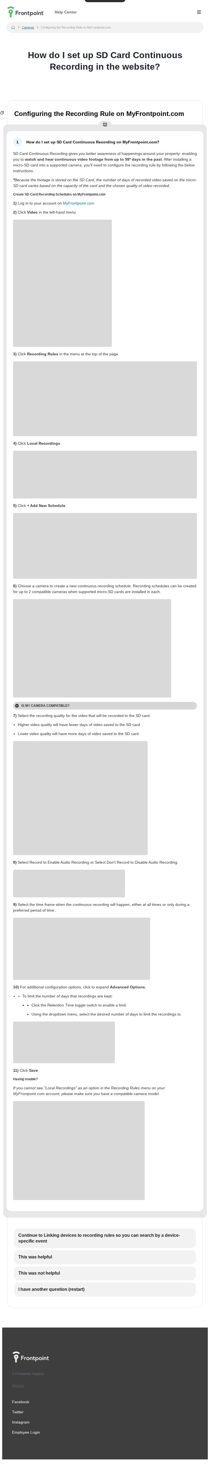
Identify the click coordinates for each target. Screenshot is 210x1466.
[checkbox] (105, 1238)
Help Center (66, 12)
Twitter (18, 1412)
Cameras (28, 27)
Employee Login (26, 1432)
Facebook (20, 1402)
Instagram (21, 1422)
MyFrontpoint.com (78, 203)
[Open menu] (199, 12)
